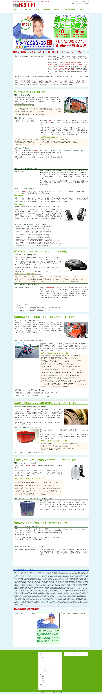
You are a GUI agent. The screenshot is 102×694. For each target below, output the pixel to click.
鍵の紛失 (50, 287)
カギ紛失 (42, 680)
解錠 (41, 674)
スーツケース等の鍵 (45, 664)
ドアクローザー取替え (68, 70)
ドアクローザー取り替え (46, 672)
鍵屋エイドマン (43, 654)
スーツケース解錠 (77, 64)
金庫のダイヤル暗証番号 (26, 409)
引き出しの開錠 (63, 66)
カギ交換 (42, 676)
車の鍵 (77, 62)
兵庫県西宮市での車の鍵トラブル (41, 251)
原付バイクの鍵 (52, 64)
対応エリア (42, 686)
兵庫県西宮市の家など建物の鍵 (29, 91)
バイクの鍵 (42, 660)
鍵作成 (35, 150)
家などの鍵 (42, 656)
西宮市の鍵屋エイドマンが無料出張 (49, 692)
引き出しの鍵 (43, 668)
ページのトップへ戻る (71, 654)
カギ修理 (42, 678)
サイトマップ (43, 688)
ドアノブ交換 (57, 70)
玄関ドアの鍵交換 (69, 62)
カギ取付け (42, 682)
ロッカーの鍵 (43, 666)
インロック (23, 257)
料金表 (41, 684)
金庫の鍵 (67, 64)
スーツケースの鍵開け (30, 465)
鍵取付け (26, 191)
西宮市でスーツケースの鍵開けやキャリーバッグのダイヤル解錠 (45, 459)
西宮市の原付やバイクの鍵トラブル (45, 317)
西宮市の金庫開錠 (46, 403)
